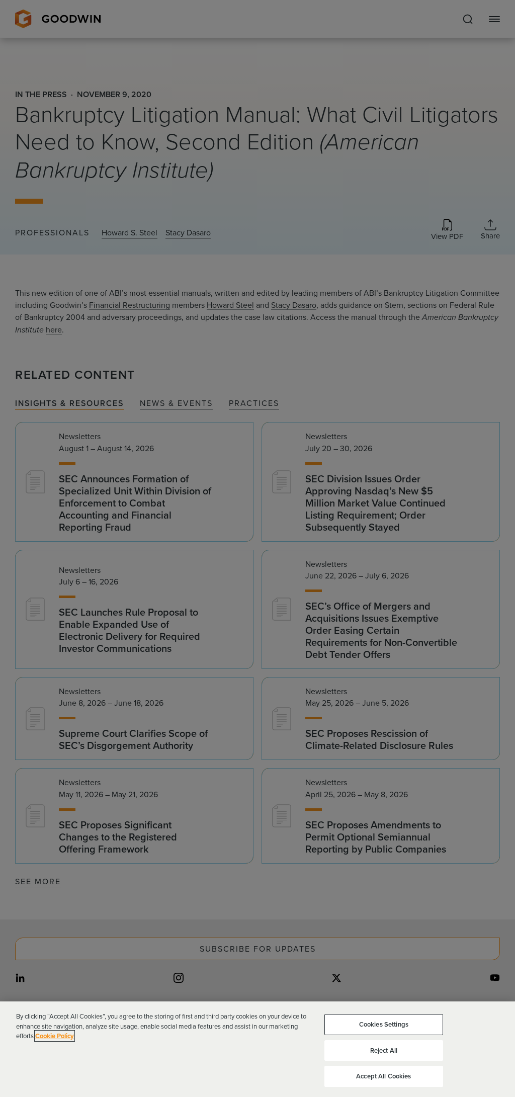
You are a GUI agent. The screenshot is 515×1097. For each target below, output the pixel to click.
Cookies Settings (383, 1024)
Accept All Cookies (383, 1076)
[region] (257, 1049)
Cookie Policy (54, 1036)
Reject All (383, 1050)
